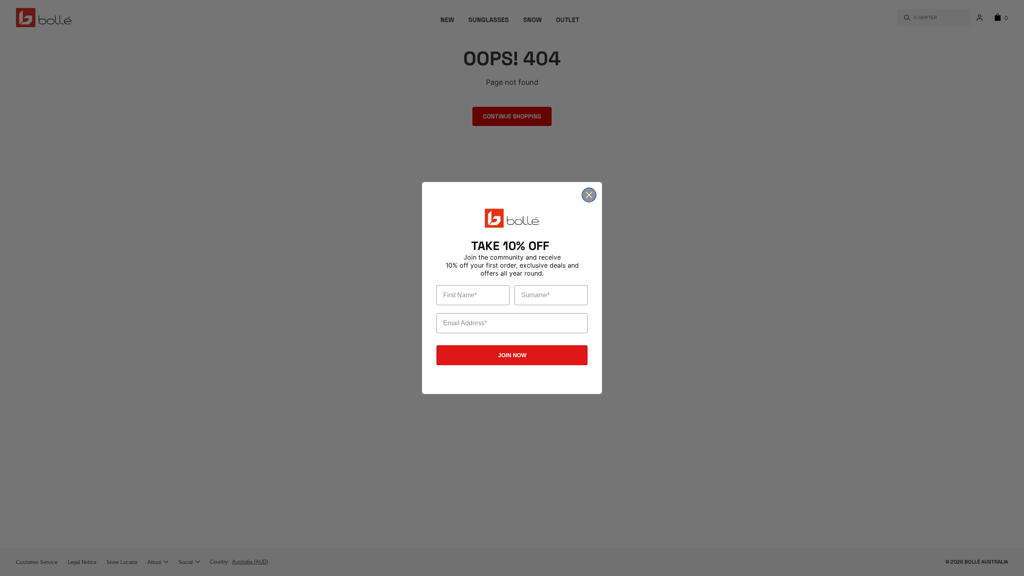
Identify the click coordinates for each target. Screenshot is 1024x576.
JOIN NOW (512, 355)
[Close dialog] (589, 195)
